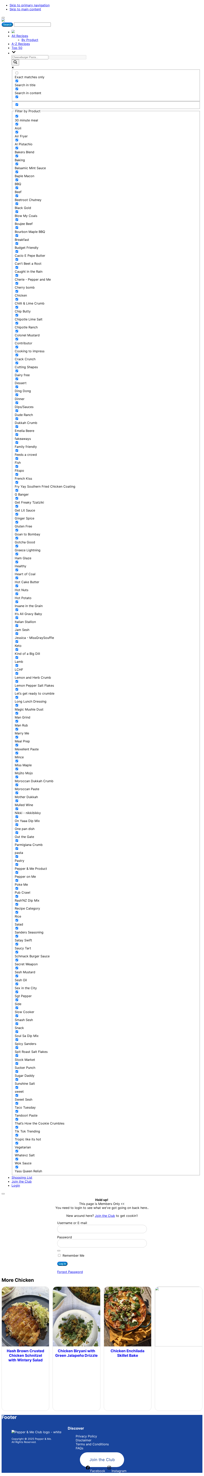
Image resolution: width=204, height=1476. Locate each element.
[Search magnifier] (15, 62)
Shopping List (22, 1177)
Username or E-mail (72, 1223)
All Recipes (20, 36)
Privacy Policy (86, 1436)
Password (64, 1237)
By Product (30, 40)
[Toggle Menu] (3, 17)
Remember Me (73, 1255)
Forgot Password (70, 1272)
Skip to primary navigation (30, 5)
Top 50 (17, 48)
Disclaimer (83, 1440)
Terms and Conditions (92, 1444)
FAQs (79, 1448)
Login (16, 1185)
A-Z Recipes (21, 44)
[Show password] (58, 1250)
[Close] (3, 1193)
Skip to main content (25, 9)
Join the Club (22, 1181)
